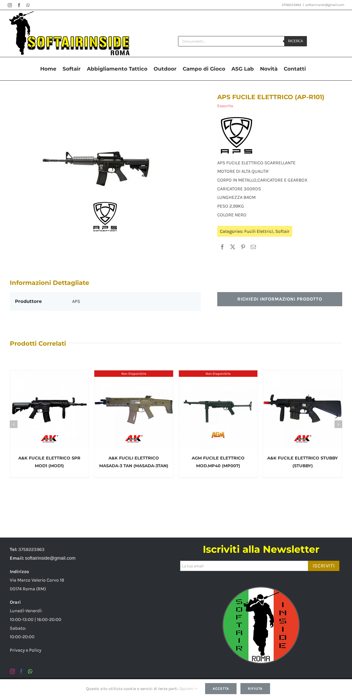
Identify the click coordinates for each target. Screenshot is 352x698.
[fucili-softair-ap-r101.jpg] (105, 168)
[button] (14, 424)
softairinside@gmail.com (324, 5)
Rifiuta (255, 688)
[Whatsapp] (30, 671)
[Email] (253, 247)
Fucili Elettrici (258, 231)
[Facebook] (222, 247)
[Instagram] (12, 671)
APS (76, 301)
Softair (282, 231)
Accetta (221, 688)
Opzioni (187, 688)
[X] (233, 247)
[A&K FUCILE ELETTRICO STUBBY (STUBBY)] (302, 409)
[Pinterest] (243, 247)
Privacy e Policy (25, 650)
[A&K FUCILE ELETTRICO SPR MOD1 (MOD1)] (49, 409)
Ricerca (295, 41)
